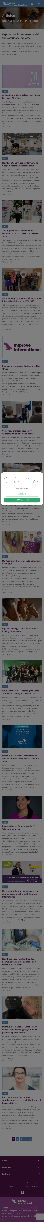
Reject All (22, 494)
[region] (22, 488)
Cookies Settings (22, 488)
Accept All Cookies (22, 500)
